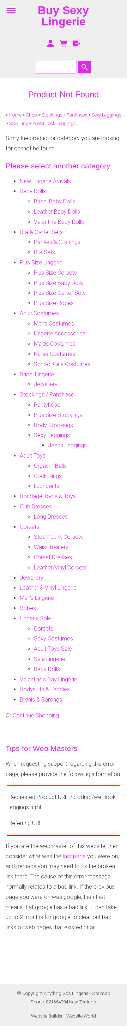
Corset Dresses (53, 557)
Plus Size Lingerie (41, 262)
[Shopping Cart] (63, 43)
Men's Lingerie (37, 598)
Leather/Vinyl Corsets (60, 567)
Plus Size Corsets (55, 272)
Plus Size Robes (54, 303)
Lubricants (46, 486)
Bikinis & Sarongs (41, 699)
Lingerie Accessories (59, 333)
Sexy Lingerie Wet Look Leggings (42, 123)
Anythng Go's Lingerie (66, 993)
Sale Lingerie (49, 659)
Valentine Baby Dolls (59, 222)
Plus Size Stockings (58, 415)
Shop (31, 115)
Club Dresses (36, 506)
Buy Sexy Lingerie (63, 16)
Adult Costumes (39, 313)
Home (15, 115)
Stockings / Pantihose (64, 115)
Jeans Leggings (67, 445)
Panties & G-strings (57, 242)
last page (74, 856)
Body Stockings (53, 425)
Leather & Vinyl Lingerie (48, 587)
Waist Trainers (51, 547)
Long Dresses (51, 516)
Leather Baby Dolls (57, 211)
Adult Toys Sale (53, 648)
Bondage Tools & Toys (48, 496)
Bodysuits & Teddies (45, 689)
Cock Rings (48, 476)
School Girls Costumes (62, 364)
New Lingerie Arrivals (45, 181)
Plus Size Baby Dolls (59, 283)
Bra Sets (44, 252)
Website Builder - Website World (63, 1016)
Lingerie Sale (35, 618)
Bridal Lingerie (37, 374)
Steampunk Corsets (58, 536)
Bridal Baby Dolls (54, 201)
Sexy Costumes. (54, 638)
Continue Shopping (36, 715)
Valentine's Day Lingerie (48, 679)
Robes (28, 608)
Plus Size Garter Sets (60, 293)
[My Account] (50, 43)
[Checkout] (76, 43)
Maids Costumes (54, 343)
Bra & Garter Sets (41, 232)
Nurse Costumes (54, 354)
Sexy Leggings (106, 115)
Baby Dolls (33, 191)
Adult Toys (33, 455)
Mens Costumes (54, 323)
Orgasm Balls (50, 466)
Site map (101, 993)
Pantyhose (47, 404)
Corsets (29, 527)
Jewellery (46, 384)
